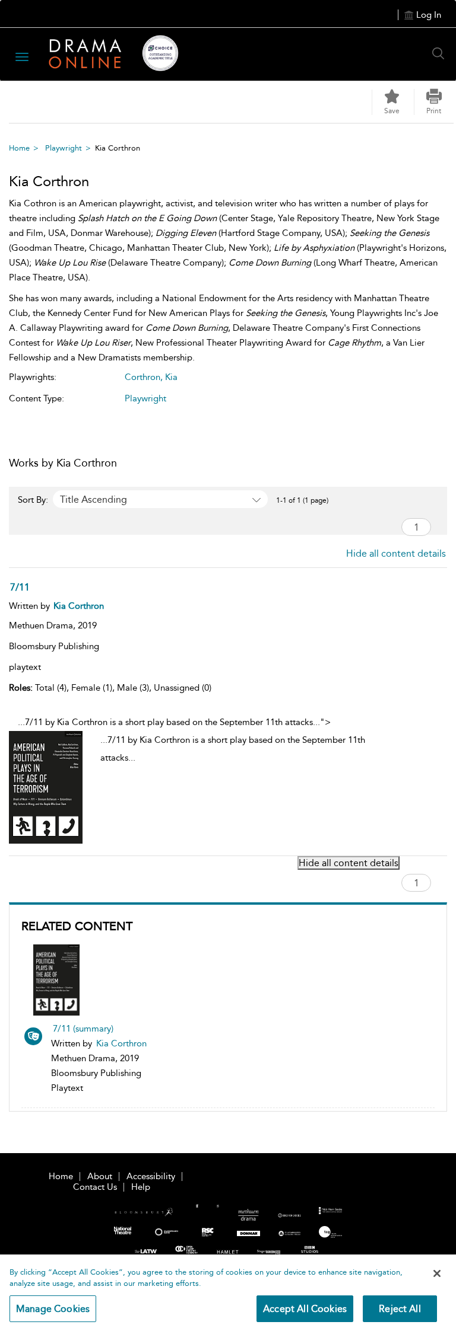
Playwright (63, 147)
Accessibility (150, 1176)
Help (140, 1187)
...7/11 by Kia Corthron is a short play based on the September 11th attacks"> (191, 740)
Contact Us (95, 1187)
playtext (25, 667)
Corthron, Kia (151, 377)
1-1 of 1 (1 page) (302, 500)
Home (19, 147)
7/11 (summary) (83, 1028)
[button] (434, 102)
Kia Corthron (121, 1043)
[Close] (437, 1273)
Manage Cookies (53, 1308)
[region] (228, 1291)
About (99, 1176)
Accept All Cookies (305, 1308)
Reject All (400, 1308)
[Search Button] (441, 53)
